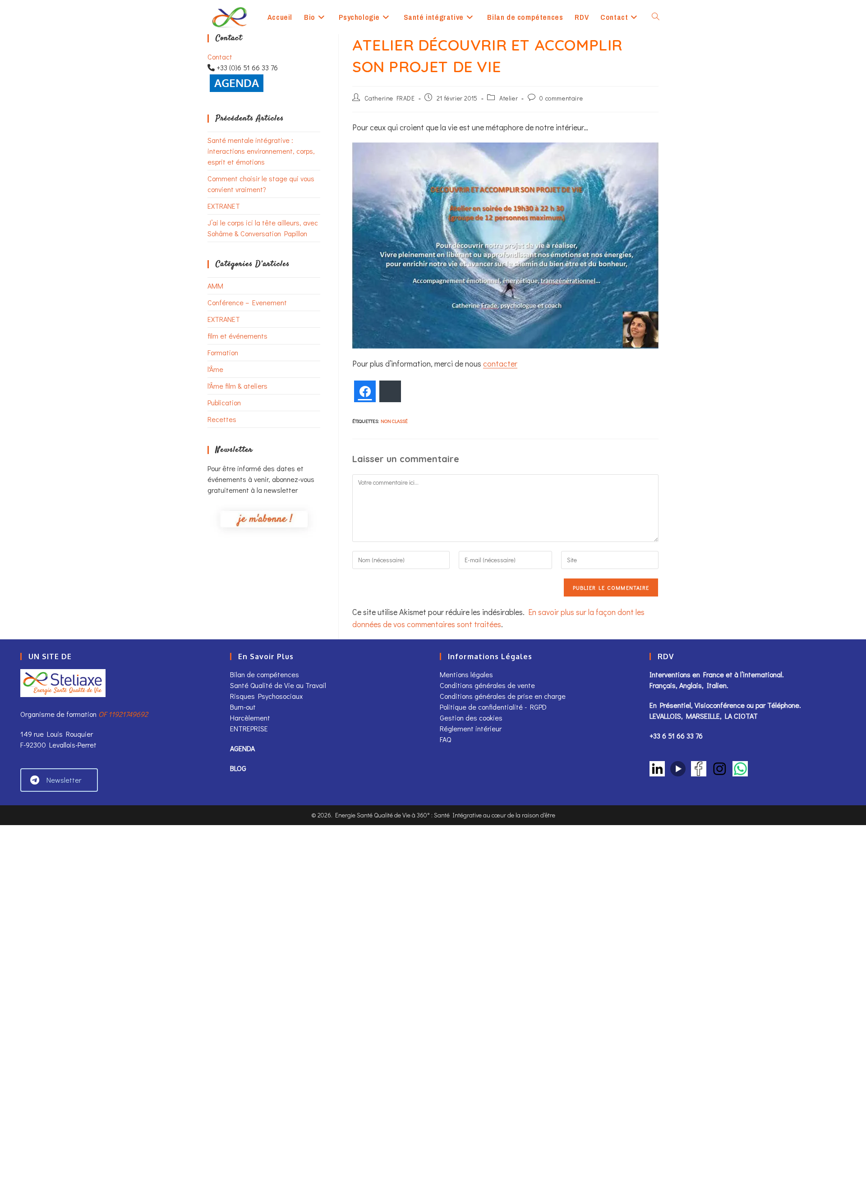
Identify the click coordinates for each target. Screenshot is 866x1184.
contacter (500, 363)
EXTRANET (223, 206)
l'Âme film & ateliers (237, 385)
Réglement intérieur (471, 728)
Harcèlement (250, 717)
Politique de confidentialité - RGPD (493, 706)
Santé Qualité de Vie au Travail (278, 685)
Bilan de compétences (264, 674)
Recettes (221, 419)
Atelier (508, 98)
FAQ (445, 739)
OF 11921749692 (123, 714)
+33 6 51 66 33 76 (676, 735)
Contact (219, 56)
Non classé (394, 421)
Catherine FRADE (389, 98)
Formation (222, 352)
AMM (215, 285)
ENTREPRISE (249, 728)
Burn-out (243, 706)
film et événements (237, 335)
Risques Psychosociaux (266, 696)
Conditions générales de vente (488, 685)
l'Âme (215, 369)
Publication (224, 402)
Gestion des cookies (471, 717)
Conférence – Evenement (247, 302)
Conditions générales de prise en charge (503, 696)
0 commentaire (561, 98)
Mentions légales (466, 674)
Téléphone (783, 705)
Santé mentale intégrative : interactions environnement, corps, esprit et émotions (261, 150)
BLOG (238, 768)
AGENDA (242, 748)
